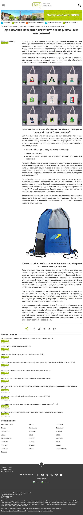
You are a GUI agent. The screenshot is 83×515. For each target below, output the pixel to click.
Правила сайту (22, 511)
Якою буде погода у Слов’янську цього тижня (16, 346)
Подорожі (4, 448)
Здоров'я (59, 424)
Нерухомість (33, 428)
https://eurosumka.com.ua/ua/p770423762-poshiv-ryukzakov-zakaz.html (49, 296)
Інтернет (31, 438)
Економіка (4, 441)
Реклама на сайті (6, 467)
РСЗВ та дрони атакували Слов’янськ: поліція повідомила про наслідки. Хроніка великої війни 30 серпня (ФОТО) (38, 362)
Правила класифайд (34, 511)
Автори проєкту (41, 479)
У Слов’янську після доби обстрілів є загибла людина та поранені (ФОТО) (25, 396)
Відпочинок (32, 431)
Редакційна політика (47, 511)
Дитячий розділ (61, 448)
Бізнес (3, 435)
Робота (31, 448)
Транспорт (59, 428)
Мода (58, 441)
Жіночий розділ (6, 438)
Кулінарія (4, 445)
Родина (58, 445)
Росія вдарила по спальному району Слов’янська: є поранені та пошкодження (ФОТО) (29, 404)
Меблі (31, 435)
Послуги (31, 445)
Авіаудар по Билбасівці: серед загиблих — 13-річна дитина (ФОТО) (22, 354)
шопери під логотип (64, 51)
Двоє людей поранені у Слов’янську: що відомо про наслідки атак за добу (25, 370)
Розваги (59, 431)
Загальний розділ (7, 424)
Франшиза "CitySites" (7, 469)
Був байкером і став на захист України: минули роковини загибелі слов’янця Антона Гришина (32, 412)
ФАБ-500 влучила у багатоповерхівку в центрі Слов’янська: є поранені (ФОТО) (27, 338)
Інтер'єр (31, 441)
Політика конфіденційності (9, 511)
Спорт (58, 435)
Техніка (31, 424)
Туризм (3, 428)
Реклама (4, 452)
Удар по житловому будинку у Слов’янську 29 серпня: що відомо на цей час (26, 378)
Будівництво (5, 431)
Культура (59, 438)
